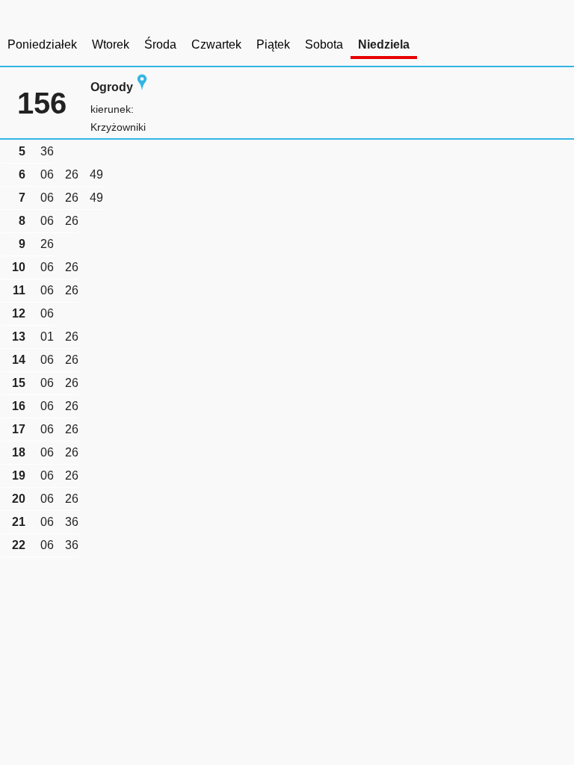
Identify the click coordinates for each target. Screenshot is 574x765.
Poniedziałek (42, 44)
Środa (160, 44)
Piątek (273, 44)
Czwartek (216, 44)
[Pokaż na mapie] (142, 87)
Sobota (324, 44)
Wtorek (110, 44)
